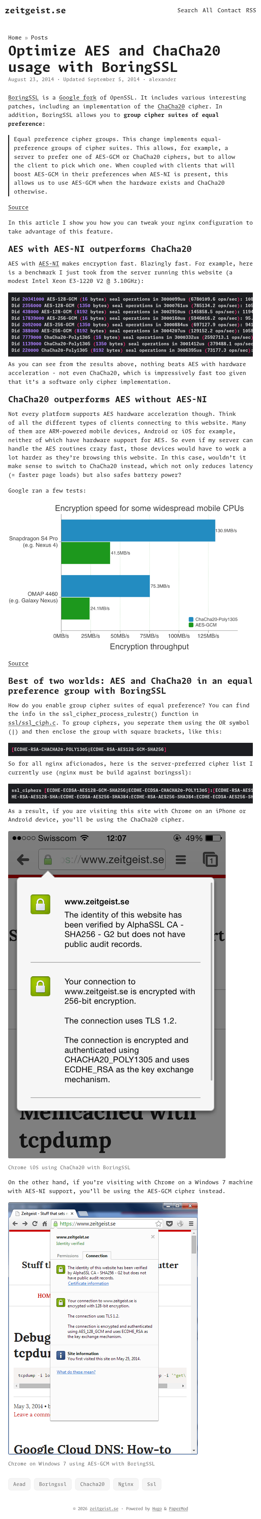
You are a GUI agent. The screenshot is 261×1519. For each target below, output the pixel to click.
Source (18, 207)
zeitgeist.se (35, 10)
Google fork (78, 97)
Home (15, 37)
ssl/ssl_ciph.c (32, 723)
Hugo (157, 1508)
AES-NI (49, 263)
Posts (39, 37)
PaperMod (178, 1508)
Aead (19, 1484)
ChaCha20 (171, 106)
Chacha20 (92, 1484)
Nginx (126, 1484)
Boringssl (53, 1484)
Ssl (151, 1484)
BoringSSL (23, 97)
